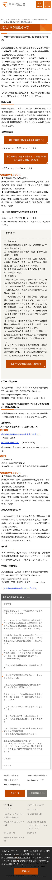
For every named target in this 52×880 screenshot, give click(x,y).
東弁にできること (11, 780)
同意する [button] (26, 871)
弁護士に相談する (11, 775)
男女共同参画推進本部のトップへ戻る (19, 588)
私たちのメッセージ (35, 780)
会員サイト (15, 793)
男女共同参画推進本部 (40, 19)
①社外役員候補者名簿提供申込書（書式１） (20, 434)
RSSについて (9, 833)
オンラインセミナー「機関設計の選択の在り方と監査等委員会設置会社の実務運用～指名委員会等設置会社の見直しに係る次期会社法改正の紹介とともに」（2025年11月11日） (23, 624)
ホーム (3, 19)
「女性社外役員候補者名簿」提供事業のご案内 (23, 666)
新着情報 (7, 604)
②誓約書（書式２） (10, 443)
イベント (7, 765)
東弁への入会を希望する (37, 775)
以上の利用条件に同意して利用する (26, 364)
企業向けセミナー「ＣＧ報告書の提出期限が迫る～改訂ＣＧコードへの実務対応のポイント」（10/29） (23, 697)
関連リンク (31, 833)
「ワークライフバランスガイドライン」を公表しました (23, 708)
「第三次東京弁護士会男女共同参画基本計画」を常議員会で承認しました (22, 686)
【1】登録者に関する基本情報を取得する (26, 140)
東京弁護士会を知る (14, 19)
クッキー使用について (19, 857)
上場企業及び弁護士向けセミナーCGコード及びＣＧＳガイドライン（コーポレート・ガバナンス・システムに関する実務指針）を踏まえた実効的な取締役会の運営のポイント (23, 746)
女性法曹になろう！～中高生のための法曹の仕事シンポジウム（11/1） (23, 612)
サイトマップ (32, 810)
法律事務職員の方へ (37, 793)
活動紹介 (7, 758)
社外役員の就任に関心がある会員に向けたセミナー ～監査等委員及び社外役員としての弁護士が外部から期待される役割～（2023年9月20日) (23, 639)
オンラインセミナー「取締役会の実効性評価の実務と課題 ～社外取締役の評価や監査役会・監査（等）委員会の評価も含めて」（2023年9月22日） (23, 654)
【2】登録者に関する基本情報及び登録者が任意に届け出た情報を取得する (26, 158)
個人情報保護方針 (34, 814)
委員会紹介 (26, 19)
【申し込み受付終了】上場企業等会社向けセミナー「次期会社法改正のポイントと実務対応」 (23, 719)
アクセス (7, 808)
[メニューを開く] (47, 4)
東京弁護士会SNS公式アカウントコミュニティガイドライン (37, 825)
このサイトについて (35, 805)
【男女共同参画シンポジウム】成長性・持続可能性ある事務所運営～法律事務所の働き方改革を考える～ (23, 731)
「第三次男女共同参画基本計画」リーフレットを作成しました (23, 676)
